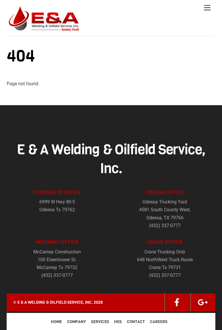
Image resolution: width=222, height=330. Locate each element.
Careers (158, 322)
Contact (136, 322)
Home (56, 322)
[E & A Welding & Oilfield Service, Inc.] (43, 30)
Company (76, 322)
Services (100, 322)
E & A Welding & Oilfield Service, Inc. (55, 302)
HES (118, 322)
